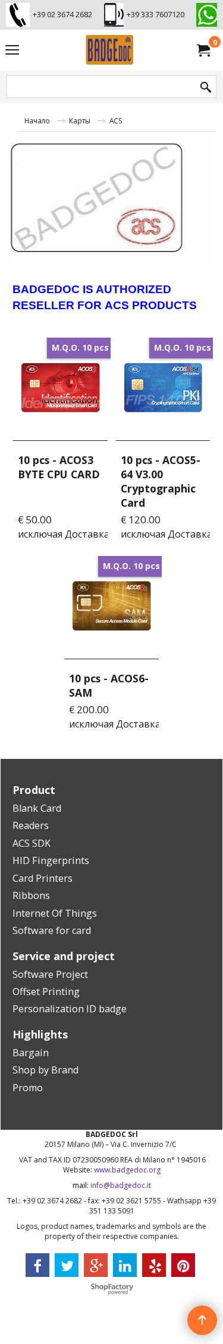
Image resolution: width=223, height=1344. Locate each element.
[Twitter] (66, 1265)
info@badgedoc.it (120, 1185)
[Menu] (12, 51)
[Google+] (96, 1265)
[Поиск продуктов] (205, 88)
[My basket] (203, 50)
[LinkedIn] (125, 1265)
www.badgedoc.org (127, 1170)
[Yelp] (154, 1265)
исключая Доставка (63, 534)
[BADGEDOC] (109, 50)
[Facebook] (37, 1265)
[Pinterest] (183, 1265)
